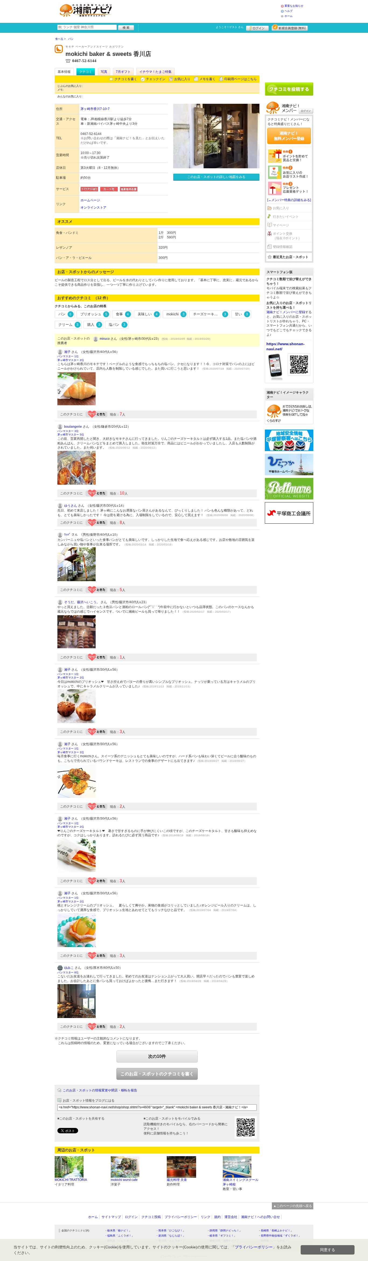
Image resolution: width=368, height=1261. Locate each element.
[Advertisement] (199, 11)
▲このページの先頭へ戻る (292, 1206)
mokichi (175, 314)
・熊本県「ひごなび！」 (170, 1230)
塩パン (117, 325)
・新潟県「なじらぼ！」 (170, 1235)
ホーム (288, 16)
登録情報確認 (282, 247)
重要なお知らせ (293, 5)
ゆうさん (70, 506)
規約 (217, 1217)
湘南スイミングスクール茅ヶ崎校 (240, 1182)
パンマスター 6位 (68, 972)
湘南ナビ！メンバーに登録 (285, 312)
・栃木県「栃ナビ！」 (118, 1230)
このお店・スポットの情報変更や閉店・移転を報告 (100, 1090)
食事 (122, 314)
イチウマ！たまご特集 (155, 72)
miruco (105, 339)
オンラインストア (93, 207)
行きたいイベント (286, 217)
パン (64, 314)
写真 (104, 72)
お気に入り (182, 79)
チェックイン (155, 79)
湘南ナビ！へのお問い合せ (260, 1217)
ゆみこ (69, 968)
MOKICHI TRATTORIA (71, 1180)
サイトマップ (111, 1217)
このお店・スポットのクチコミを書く (157, 1073)
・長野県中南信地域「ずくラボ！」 (279, 1235)
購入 (93, 325)
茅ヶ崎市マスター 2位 (70, 360)
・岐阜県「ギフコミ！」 (222, 1235)
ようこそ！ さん (230, 27)
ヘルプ (288, 10)
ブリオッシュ (93, 314)
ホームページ (90, 200)
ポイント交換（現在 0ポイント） (287, 236)
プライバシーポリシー (181, 1217)
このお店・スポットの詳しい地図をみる (216, 177)
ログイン (257, 27)
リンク (205, 1217)
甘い (241, 314)
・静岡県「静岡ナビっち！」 (224, 1230)
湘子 (67, 352)
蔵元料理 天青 (177, 1180)
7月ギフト (123, 72)
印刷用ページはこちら (240, 79)
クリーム (68, 325)
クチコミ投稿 (151, 1217)
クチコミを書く (125, 79)
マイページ (281, 225)
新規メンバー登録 (290, 27)
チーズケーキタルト (209, 314)
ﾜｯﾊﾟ (67, 535)
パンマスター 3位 (68, 431)
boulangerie (73, 426)
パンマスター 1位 (68, 356)
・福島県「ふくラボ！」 (119, 1235)
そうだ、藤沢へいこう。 (82, 602)
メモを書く (207, 79)
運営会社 (230, 1217)
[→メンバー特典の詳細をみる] (289, 200)
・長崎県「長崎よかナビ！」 (275, 1230)
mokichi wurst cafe (124, 1180)
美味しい (148, 314)
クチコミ (85, 72)
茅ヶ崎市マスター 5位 (70, 434)
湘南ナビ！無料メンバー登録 (289, 136)
